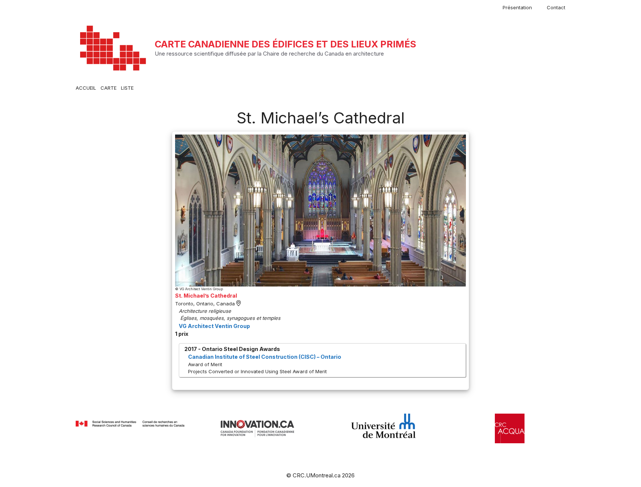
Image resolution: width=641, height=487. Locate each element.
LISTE (127, 88)
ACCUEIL (86, 88)
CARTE (108, 88)
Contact (556, 7)
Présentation (517, 7)
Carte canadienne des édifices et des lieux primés (285, 44)
